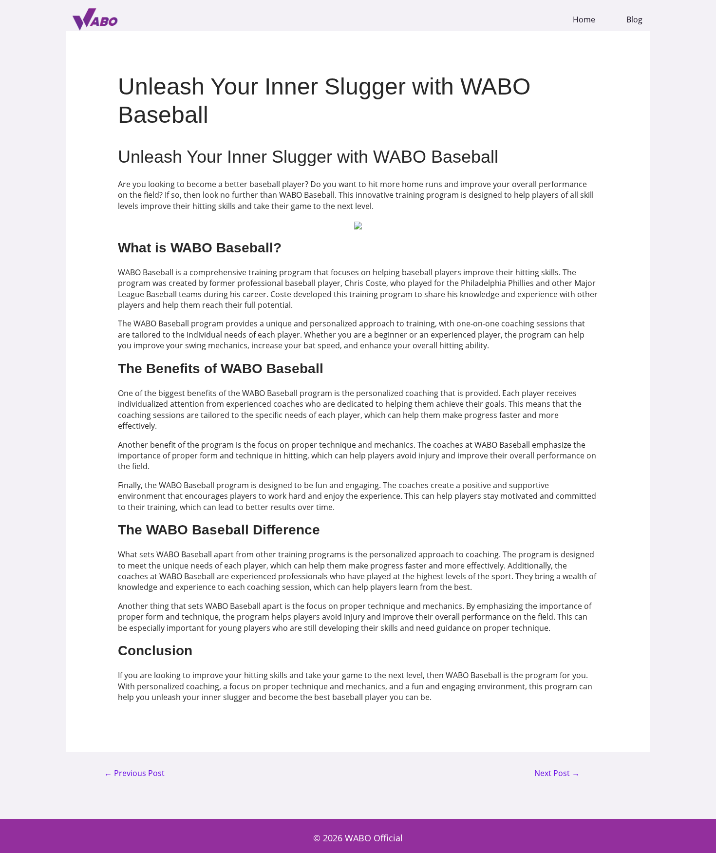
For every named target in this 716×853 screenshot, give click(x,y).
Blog (634, 19)
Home (584, 19)
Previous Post (134, 773)
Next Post (557, 773)
